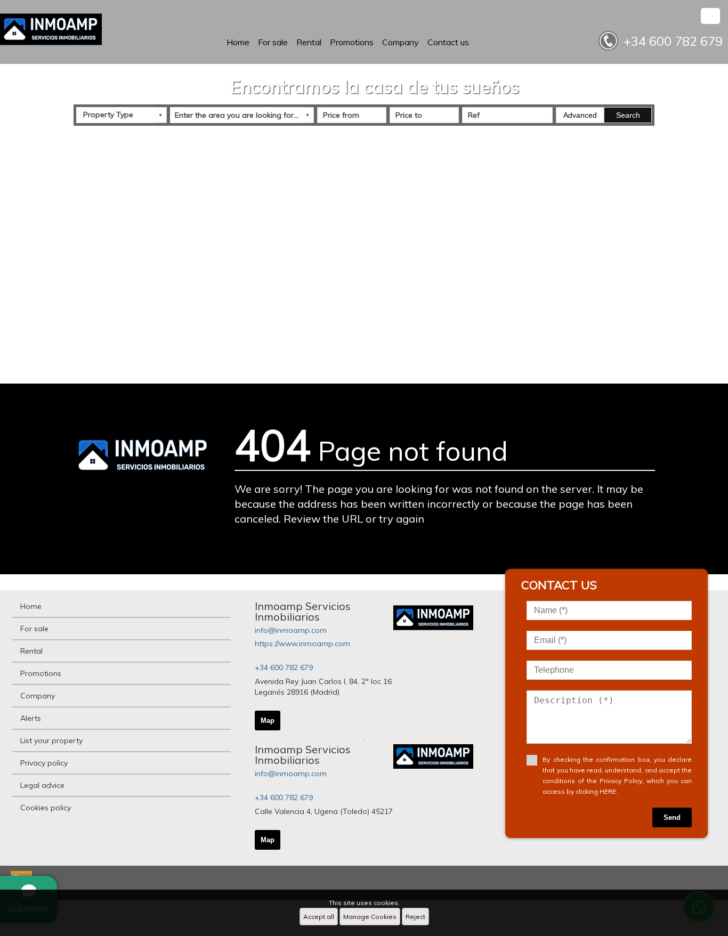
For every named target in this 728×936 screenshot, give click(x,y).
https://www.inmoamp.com (302, 643)
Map (267, 721)
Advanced (580, 115)
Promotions (352, 42)
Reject (415, 917)
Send (672, 817)
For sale (273, 42)
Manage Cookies (370, 917)
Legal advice (42, 785)
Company (400, 42)
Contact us (448, 42)
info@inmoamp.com (291, 630)
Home (238, 42)
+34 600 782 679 (284, 667)
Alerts (30, 718)
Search (628, 115)
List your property (51, 740)
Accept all (318, 917)
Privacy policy (44, 763)
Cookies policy (45, 807)
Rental (308, 42)
